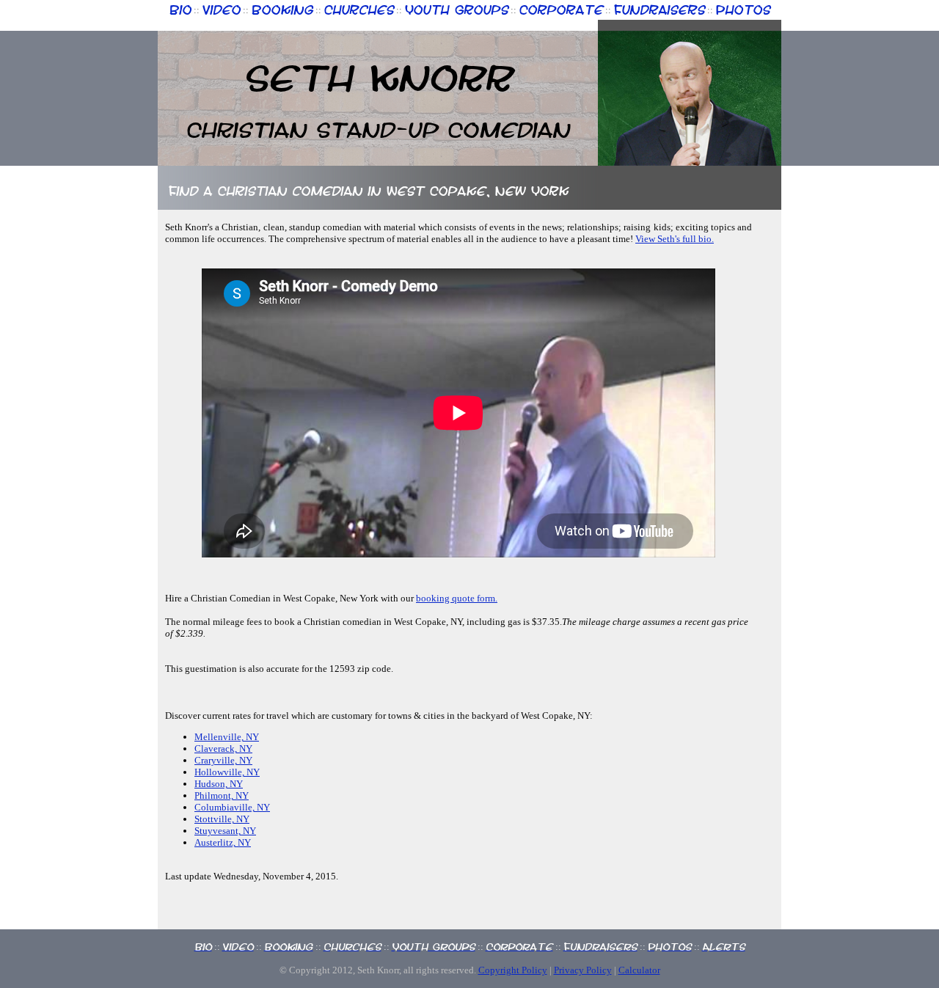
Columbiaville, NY (232, 807)
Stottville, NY (221, 818)
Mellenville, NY (226, 736)
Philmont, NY (221, 795)
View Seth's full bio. (674, 238)
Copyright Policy (512, 970)
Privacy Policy (583, 970)
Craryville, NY (223, 760)
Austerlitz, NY (222, 842)
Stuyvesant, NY (225, 830)
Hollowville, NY (227, 771)
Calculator (639, 970)
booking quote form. (456, 598)
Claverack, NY (223, 748)
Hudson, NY (218, 783)
